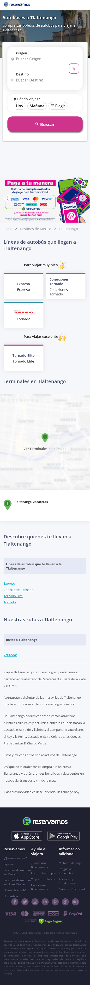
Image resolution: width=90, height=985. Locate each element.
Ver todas (10, 655)
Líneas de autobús (16, 890)
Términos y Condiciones (67, 881)
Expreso (9, 583)
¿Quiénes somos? (15, 858)
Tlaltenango (68, 228)
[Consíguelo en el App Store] (26, 836)
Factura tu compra (43, 873)
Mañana (37, 106)
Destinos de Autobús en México (17, 872)
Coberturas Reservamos (39, 887)
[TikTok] (65, 901)
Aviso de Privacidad (72, 889)
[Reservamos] (17, 5)
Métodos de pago (70, 863)
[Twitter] (25, 901)
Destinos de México (35, 228)
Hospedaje (11, 896)
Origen (21, 53)
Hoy (19, 106)
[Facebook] (14, 901)
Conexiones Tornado (18, 590)
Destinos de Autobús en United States (17, 882)
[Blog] (75, 901)
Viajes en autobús (43, 879)
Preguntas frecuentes (66, 871)
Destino (22, 74)
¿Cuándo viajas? (27, 99)
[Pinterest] (55, 901)
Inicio (8, 228)
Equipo (8, 864)
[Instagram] (35, 901)
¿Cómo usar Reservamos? (40, 865)
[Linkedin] (45, 901)
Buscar (47, 124)
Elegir (60, 106)
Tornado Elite (13, 596)
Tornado (10, 602)
